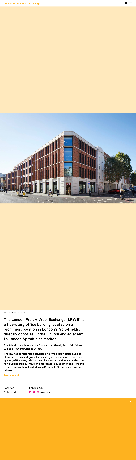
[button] (126, 3)
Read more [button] (10, 375)
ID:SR (32, 392)
